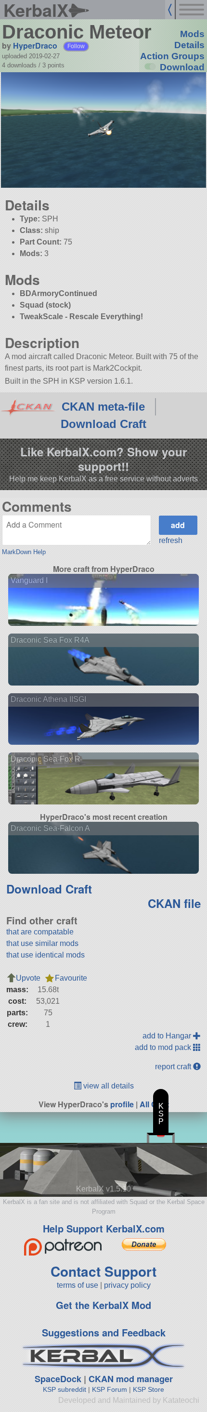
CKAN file (174, 903)
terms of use (77, 1285)
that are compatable (40, 932)
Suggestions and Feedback (104, 1332)
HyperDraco (35, 45)
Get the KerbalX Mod (103, 1305)
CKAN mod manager (131, 1379)
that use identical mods (45, 955)
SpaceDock (58, 1379)
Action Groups (172, 56)
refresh (170, 540)
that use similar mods (42, 943)
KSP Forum (109, 1389)
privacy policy (127, 1285)
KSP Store (148, 1389)
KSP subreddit (64, 1389)
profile (122, 1104)
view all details (107, 1086)
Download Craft (103, 423)
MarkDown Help (24, 552)
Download (182, 67)
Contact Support (103, 1271)
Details (189, 45)
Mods (192, 34)
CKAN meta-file (103, 406)
